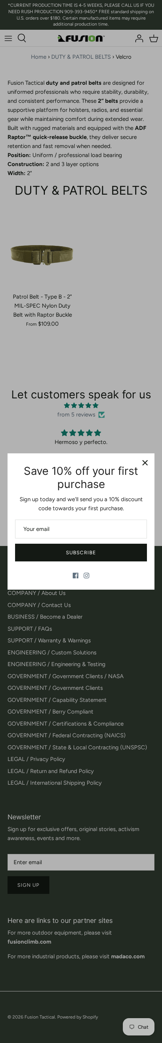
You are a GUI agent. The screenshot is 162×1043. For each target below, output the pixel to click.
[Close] (145, 462)
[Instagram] (86, 575)
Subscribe (81, 552)
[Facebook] (75, 575)
